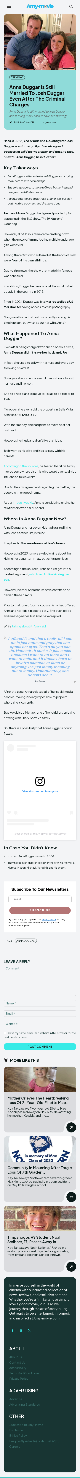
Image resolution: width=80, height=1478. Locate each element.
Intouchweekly (23, 502)
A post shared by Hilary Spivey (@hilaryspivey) (40, 833)
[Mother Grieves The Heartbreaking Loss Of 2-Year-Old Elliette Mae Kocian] (40, 1079)
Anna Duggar (25, 940)
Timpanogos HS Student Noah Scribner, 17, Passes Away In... (34, 1239)
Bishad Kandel (25, 122)
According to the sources (21, 466)
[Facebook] (12, 1330)
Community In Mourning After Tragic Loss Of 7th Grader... (39, 1169)
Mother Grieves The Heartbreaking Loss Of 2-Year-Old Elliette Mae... (38, 1100)
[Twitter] (29, 1330)
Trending (17, 77)
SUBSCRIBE (40, 910)
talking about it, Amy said (29, 626)
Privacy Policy (49, 919)
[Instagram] (21, 1330)
